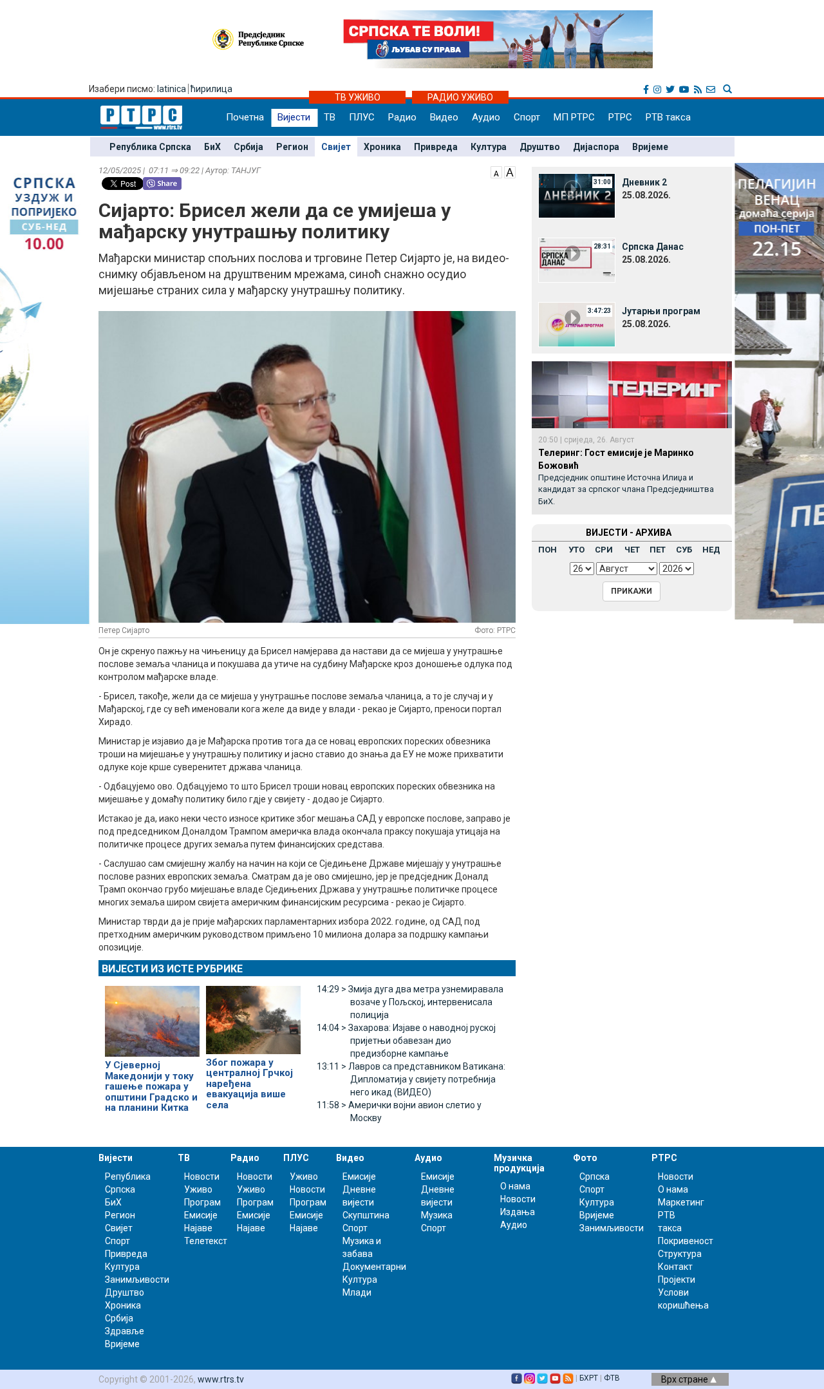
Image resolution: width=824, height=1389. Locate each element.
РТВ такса (668, 117)
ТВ (329, 117)
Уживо (198, 1189)
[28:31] (577, 259)
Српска (594, 1176)
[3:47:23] (577, 324)
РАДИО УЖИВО (460, 97)
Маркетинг (681, 1202)
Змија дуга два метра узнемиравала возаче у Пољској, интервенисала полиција (410, 1002)
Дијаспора (596, 147)
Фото (585, 1158)
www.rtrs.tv (221, 1379)
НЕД (711, 549)
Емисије (201, 1215)
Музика (437, 1215)
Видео (444, 117)
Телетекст (205, 1241)
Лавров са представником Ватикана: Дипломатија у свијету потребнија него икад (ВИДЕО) (411, 1079)
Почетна (245, 117)
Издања (517, 1212)
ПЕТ (658, 549)
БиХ (212, 147)
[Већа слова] (510, 171)
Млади (356, 1292)
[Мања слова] (496, 171)
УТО (576, 549)
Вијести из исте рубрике (172, 969)
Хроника (382, 147)
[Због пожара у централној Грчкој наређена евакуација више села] (253, 1014)
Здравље (124, 1331)
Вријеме (650, 147)
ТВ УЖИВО (357, 97)
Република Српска (150, 147)
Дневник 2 (644, 182)
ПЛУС (362, 117)
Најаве (198, 1228)
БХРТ (588, 1378)
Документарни (374, 1266)
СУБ (684, 549)
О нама (515, 1186)
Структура (680, 1254)
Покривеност (685, 1241)
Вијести (293, 117)
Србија (248, 147)
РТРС (620, 117)
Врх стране (685, 1379)
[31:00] (577, 195)
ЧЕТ (632, 549)
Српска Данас (653, 246)
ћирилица (211, 89)
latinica (171, 89)
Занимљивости (137, 1279)
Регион (292, 147)
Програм (202, 1202)
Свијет (336, 147)
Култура (489, 147)
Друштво (540, 147)
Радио (402, 117)
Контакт (675, 1266)
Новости (202, 1176)
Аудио (486, 117)
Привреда (436, 147)
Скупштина (365, 1215)
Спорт (527, 117)
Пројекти (676, 1279)
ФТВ (612, 1378)
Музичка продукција (519, 1163)
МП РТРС (574, 117)
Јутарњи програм (661, 311)
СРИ (604, 549)
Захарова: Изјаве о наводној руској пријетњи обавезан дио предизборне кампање (406, 1041)
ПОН (547, 549)
